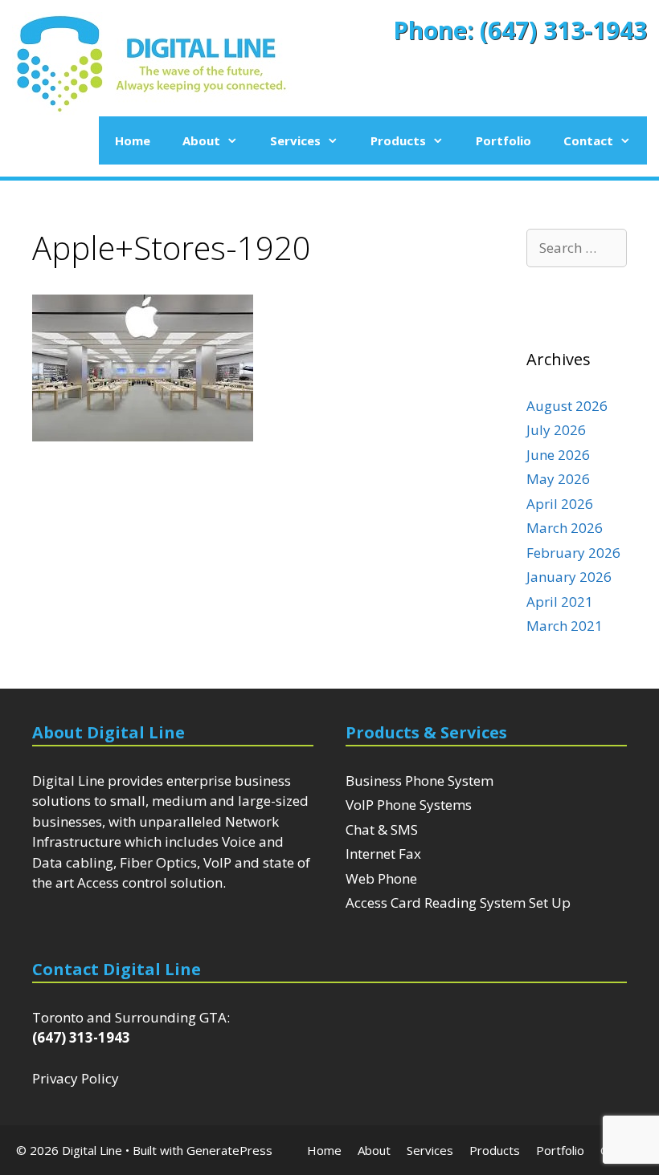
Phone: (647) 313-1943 (520, 30)
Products (398, 140)
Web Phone (381, 878)
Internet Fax (383, 853)
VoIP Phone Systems (409, 804)
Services (295, 140)
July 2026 (556, 430)
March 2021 (564, 625)
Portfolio (503, 140)
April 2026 (559, 503)
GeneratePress (229, 1150)
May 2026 (558, 479)
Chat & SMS (382, 829)
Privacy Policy (75, 1078)
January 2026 (569, 576)
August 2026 (567, 405)
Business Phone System (419, 780)
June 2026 (558, 454)
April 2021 (559, 601)
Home (132, 140)
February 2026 (573, 552)
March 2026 (564, 527)
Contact (588, 140)
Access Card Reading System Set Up (458, 902)
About (201, 140)
